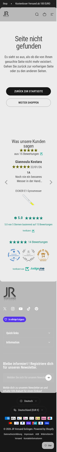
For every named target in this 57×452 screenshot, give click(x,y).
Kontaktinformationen (39, 441)
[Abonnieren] (46, 378)
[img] (28, 150)
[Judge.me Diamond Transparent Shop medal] (14, 255)
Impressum (35, 437)
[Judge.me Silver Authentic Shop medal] (28, 255)
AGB (43, 437)
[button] (7, 182)
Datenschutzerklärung (19, 437)
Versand (24, 441)
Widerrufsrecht (13, 441)
